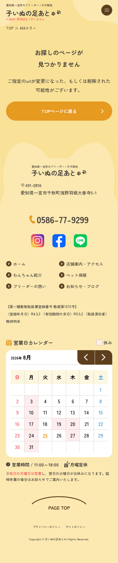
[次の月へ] (103, 357)
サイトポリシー (75, 527)
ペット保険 (76, 275)
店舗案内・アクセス (84, 264)
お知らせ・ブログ (82, 286)
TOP (9, 28)
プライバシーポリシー (46, 527)
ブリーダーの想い (29, 286)
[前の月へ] (86, 357)
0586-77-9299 (63, 219)
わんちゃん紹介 (27, 275)
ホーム (19, 264)
